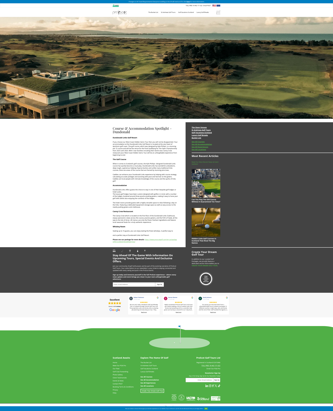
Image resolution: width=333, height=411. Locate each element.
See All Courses (198, 142)
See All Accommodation (202, 144)
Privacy (115, 390)
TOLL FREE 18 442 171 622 (194, 6)
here (188, 2)
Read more (144, 312)
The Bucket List (145, 362)
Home (115, 362)
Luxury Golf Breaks (200, 135)
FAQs (114, 393)
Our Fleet (116, 369)
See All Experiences (200, 147)
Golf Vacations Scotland (202, 133)
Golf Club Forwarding (120, 372)
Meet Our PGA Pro (119, 365)
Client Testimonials (120, 378)
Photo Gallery (118, 375)
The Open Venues (199, 127)
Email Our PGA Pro (213, 369)
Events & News (118, 381)
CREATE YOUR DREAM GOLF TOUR (204, 266)
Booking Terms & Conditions (123, 387)
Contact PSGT (118, 384)
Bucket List (196, 138)
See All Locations (199, 149)
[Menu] (218, 12)
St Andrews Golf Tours (201, 130)
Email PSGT (207, 6)
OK (206, 408)
